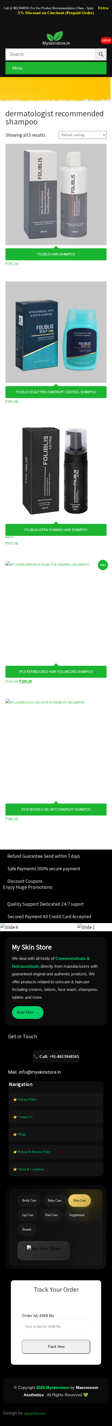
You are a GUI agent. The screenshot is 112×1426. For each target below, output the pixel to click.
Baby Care (54, 1200)
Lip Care (27, 1215)
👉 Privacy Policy (25, 1099)
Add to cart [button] (56, 177)
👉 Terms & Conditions (28, 1169)
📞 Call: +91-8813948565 (56, 1056)
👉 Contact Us (23, 1117)
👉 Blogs (19, 1134)
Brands (27, 1229)
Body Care (29, 1200)
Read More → (28, 1012)
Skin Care (79, 1200)
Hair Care (51, 1215)
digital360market (34, 1413)
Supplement (77, 1215)
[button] (56, 1347)
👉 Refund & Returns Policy (32, 1152)
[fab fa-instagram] (56, 20)
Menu (17, 68)
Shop (106, 40)
